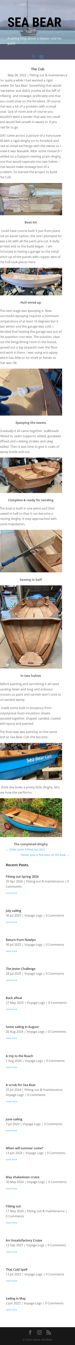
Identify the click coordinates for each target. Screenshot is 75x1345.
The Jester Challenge (20, 969)
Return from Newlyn (21, 940)
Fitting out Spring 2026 (22, 876)
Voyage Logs (33, 915)
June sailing (14, 1119)
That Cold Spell (16, 1269)
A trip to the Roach (19, 1056)
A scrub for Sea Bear (21, 1085)
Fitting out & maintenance (48, 75)
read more (11, 893)
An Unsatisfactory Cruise (24, 1240)
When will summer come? (24, 1148)
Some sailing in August (22, 1027)
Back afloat (14, 998)
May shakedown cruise (22, 1177)
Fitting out (13, 1206)
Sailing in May (16, 1298)
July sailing (13, 911)
